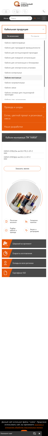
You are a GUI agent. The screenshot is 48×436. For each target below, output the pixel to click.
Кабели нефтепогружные (15, 42)
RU (35, 18)
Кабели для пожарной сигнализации (20, 57)
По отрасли (35, 36)
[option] (24, 197)
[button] (24, 29)
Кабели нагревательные (15, 82)
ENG (38, 18)
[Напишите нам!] (34, 433)
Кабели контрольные (13, 72)
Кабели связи (10, 87)
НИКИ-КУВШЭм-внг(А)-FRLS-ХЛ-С (18, 151)
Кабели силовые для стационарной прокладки (19, 93)
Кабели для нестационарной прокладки (21, 52)
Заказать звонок (22, 168)
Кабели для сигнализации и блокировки (22, 62)
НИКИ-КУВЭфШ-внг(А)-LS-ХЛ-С (17, 157)
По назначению (13, 36)
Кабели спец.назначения (15, 99)
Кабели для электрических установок (20, 67)
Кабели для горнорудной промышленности (22, 47)
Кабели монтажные (13, 77)
